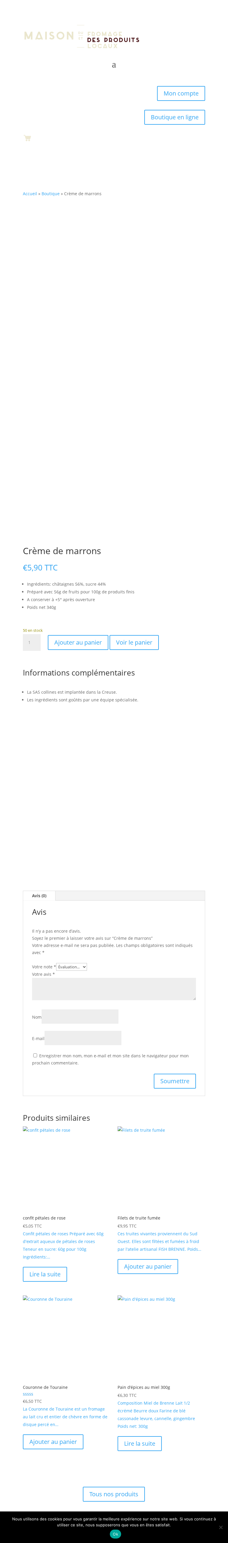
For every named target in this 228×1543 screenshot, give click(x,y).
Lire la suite (45, 1274)
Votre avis (43, 974)
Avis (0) (39, 895)
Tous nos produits (113, 1494)
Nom (37, 1017)
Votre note (44, 967)
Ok (115, 1534)
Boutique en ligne (175, 117)
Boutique (51, 193)
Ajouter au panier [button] (148, 1266)
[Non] (221, 1527)
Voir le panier (134, 642)
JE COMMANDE (114, 818)
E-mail (38, 1038)
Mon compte (181, 93)
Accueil (30, 193)
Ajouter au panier (78, 642)
